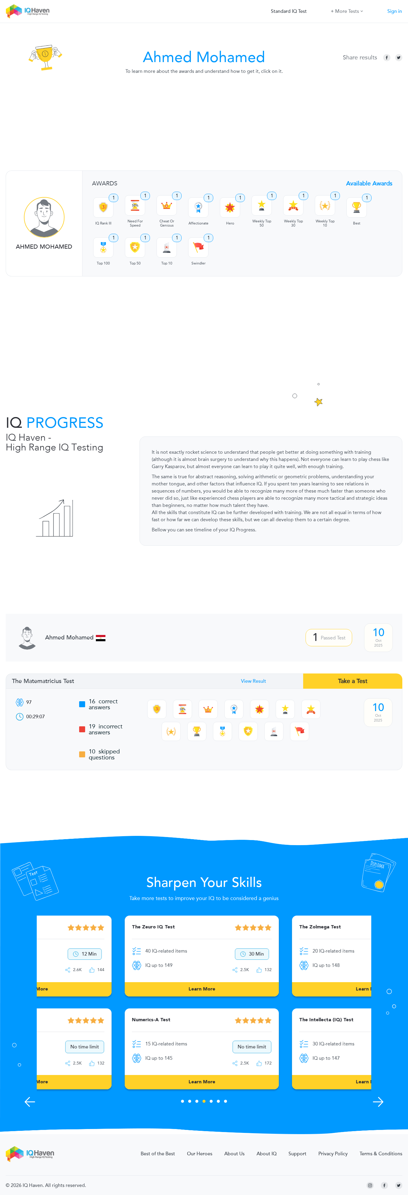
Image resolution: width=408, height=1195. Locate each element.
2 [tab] (190, 1102)
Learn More (120, 989)
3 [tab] (197, 1102)
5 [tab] (211, 1102)
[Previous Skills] (30, 1101)
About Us (234, 1154)
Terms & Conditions (381, 1154)
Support (297, 1154)
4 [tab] (204, 1102)
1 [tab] (182, 1102)
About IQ (267, 1154)
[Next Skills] (378, 1101)
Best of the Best (158, 1154)
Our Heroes (199, 1154)
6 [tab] (218, 1102)
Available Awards (369, 183)
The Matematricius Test (43, 681)
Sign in (394, 11)
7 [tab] (225, 1102)
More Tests (347, 11)
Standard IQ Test (289, 11)
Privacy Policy (333, 1154)
